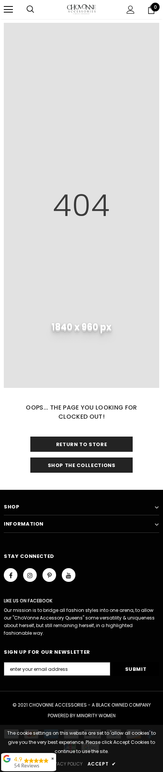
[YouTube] (68, 575)
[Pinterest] (49, 575)
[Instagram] (30, 575)
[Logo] (81, 9)
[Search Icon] (30, 9)
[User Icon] (131, 10)
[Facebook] (10, 575)
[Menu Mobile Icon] (8, 9)
